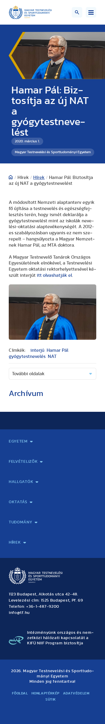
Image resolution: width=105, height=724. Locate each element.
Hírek (39, 177)
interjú (37, 350)
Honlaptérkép (46, 693)
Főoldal (20, 693)
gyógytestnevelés (27, 356)
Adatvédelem (76, 693)
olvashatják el (54, 275)
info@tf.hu (19, 613)
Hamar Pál (57, 350)
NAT (52, 356)
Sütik (51, 699)
